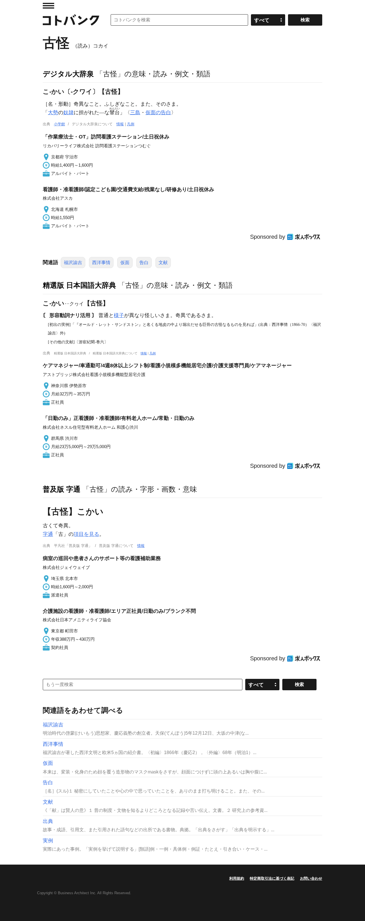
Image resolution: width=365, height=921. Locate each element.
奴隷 (68, 112)
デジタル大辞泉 (68, 74)
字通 (48, 534)
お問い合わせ (311, 878)
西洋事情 (101, 262)
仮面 (124, 262)
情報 (120, 124)
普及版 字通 (61, 489)
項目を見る (86, 534)
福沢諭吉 (73, 262)
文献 (163, 262)
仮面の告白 (158, 112)
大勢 (53, 112)
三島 (135, 112)
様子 (119, 315)
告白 (144, 262)
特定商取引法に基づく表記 (272, 878)
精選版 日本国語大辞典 (79, 285)
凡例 (130, 124)
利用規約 (236, 878)
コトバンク (71, 20)
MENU (48, 5)
